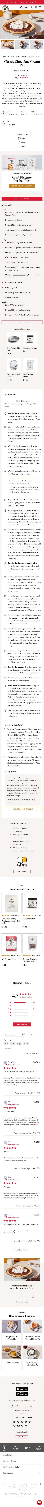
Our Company (8, 1473)
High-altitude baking (20, 835)
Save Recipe (23, 134)
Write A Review (22, 1024)
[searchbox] (12, 1034)
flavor (6, 1044)
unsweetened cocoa (27, 267)
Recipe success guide (20, 828)
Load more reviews (22, 1250)
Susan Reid (26, 71)
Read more (33, 1124)
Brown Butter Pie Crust (24, 762)
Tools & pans (17, 844)
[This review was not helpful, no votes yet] (38, 1093)
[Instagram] (22, 1422)
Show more (7, 1048)
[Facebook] (14, 1422)
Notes (23, 146)
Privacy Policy (34, 1484)
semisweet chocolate (25, 247)
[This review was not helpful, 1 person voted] (38, 1205)
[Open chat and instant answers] (39, 1502)
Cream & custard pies (30, 57)
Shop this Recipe (22, 199)
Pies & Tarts (15, 57)
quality (12, 1044)
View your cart (35, 7)
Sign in (31, 7)
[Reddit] (22, 1426)
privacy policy (24, 1302)
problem (26, 1044)
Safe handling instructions (23, 851)
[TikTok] (18, 1422)
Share (23, 142)
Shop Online (7, 1455)
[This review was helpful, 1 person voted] (34, 1093)
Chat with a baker (22, 871)
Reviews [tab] (17, 983)
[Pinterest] (29, 1422)
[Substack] (26, 1426)
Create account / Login (23, 809)
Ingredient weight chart (22, 841)
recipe (19, 1044)
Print (23, 139)
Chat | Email (22, 1437)
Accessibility (23, 1484)
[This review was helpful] (34, 1133)
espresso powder (19, 274)
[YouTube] (18, 1426)
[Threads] (26, 1422)
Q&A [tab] (28, 983)
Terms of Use (12, 1487)
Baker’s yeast (17, 838)
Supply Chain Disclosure (9, 1484)
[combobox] (32, 1053)
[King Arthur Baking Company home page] (5, 9)
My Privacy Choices (22, 1490)
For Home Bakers (9, 1461)
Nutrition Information (22, 322)
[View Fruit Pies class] (24, 486)
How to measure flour (21, 848)
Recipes (6, 57)
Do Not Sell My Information (27, 1487)
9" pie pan (29, 502)
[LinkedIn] (14, 1426)
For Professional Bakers (11, 1467)
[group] (7, 44)
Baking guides (18, 831)
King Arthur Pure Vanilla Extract (25, 252)
